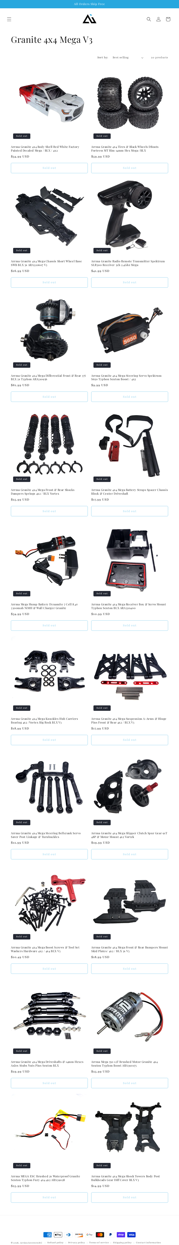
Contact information (148, 1242)
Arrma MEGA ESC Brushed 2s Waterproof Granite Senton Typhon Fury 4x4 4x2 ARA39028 (45, 1178)
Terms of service (99, 1242)
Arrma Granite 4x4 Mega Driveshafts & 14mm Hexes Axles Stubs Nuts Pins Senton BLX (47, 1063)
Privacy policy (76, 1242)
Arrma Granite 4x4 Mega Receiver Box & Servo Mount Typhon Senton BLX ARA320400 (128, 606)
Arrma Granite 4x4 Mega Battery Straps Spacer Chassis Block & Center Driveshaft (129, 491)
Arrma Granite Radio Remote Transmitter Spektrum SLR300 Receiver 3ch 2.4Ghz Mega (128, 263)
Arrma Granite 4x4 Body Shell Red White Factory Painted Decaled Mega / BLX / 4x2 (45, 148)
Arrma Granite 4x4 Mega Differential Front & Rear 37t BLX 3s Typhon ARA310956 (48, 377)
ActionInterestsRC (31, 1242)
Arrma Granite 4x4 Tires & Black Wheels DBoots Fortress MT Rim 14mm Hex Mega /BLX (125, 148)
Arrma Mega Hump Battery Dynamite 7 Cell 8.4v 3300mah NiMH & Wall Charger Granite (44, 606)
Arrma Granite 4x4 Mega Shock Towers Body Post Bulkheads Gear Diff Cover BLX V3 (125, 1178)
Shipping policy (122, 1242)
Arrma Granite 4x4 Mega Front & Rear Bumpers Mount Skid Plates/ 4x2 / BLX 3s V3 (129, 949)
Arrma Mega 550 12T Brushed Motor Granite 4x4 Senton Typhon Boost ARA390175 (124, 1063)
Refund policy (55, 1242)
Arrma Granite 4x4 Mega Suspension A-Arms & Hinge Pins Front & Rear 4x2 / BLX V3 (129, 720)
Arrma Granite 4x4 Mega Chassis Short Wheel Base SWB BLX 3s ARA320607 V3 (46, 263)
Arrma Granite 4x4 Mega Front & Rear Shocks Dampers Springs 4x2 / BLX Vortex (42, 491)
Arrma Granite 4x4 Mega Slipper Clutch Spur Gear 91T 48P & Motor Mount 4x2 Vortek (129, 835)
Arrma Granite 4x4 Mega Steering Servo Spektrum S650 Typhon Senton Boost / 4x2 (126, 377)
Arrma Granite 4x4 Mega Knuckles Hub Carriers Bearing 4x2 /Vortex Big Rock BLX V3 (44, 720)
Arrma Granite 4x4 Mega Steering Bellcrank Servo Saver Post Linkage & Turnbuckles (46, 835)
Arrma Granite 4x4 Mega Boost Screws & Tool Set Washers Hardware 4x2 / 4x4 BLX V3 (45, 949)
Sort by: (102, 57)
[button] (9, 19)
